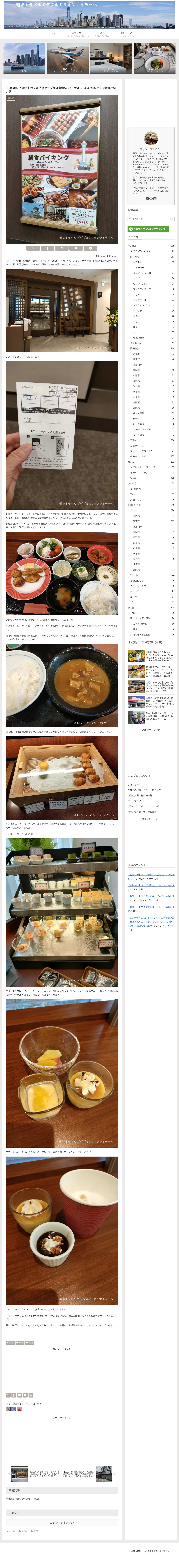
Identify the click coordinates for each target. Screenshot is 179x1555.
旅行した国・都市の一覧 (140, 795)
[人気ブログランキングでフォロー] (148, 229)
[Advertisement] (62, 1370)
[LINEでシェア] (76, 248)
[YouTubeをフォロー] (19, 1409)
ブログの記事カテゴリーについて (144, 790)
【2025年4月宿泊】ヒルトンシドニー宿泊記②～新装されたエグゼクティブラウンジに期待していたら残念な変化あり (151, 922)
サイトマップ (134, 801)
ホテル (21, 1343)
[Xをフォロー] (8, 1409)
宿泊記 (11, 1343)
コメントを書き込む (62, 1522)
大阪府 (30, 1343)
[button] (171, 219)
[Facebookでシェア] (47, 248)
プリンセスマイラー (151, 149)
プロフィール (134, 785)
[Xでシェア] (33, 248)
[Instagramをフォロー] (13, 1409)
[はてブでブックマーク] (62, 248)
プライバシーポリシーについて (143, 806)
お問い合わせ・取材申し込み (142, 812)
